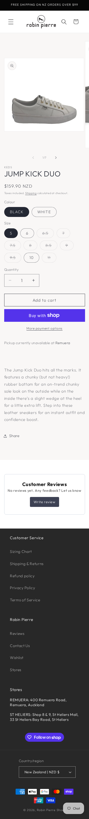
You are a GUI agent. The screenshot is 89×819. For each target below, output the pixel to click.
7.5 (15, 246)
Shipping (31, 193)
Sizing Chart (21, 551)
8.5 (51, 246)
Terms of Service (25, 600)
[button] (11, 22)
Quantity (11, 269)
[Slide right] (55, 157)
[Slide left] (33, 157)
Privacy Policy (22, 587)
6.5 (48, 234)
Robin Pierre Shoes (51, 810)
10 (31, 257)
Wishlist (16, 657)
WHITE (44, 211)
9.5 (15, 258)
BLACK (17, 211)
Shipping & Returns (27, 563)
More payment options (44, 328)
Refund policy (22, 575)
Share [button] (14, 435)
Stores (15, 669)
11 (51, 258)
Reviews (17, 633)
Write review (44, 502)
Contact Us (20, 645)
